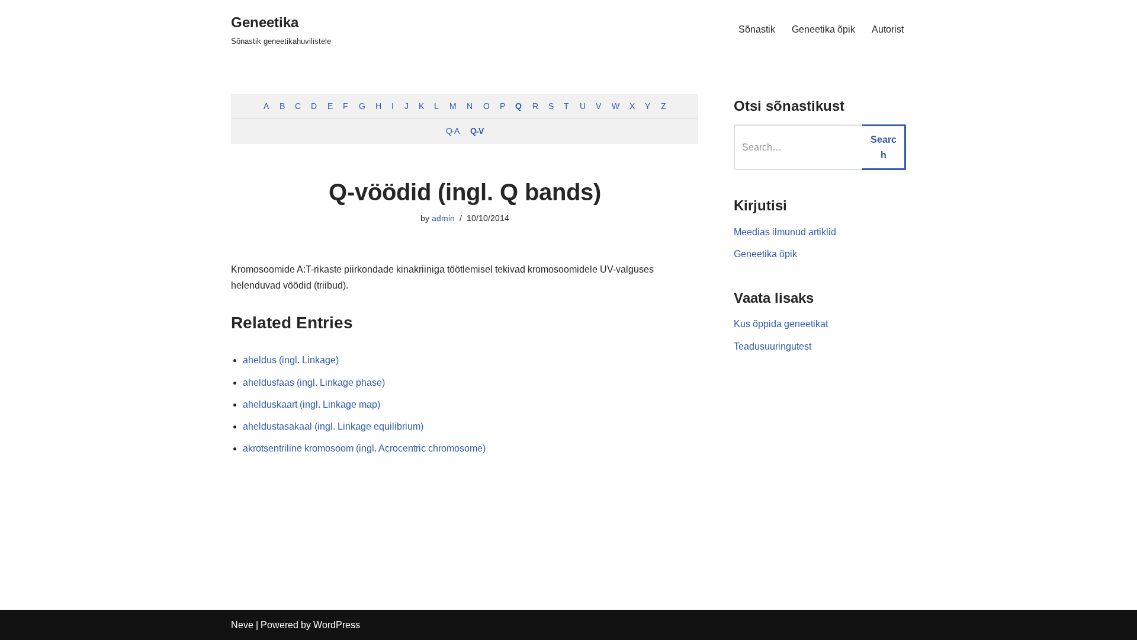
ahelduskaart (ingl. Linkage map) (311, 404)
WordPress (336, 625)
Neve (242, 625)
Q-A (452, 131)
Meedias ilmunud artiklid (785, 232)
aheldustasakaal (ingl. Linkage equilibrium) (333, 426)
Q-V (476, 131)
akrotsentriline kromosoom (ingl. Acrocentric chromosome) (364, 448)
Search (884, 147)
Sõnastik (756, 29)
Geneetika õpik (823, 29)
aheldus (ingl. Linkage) (291, 360)
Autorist (888, 29)
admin (443, 218)
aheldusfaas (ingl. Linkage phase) (314, 382)
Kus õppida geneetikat (781, 324)
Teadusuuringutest (772, 346)
